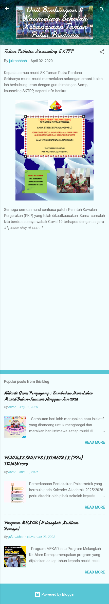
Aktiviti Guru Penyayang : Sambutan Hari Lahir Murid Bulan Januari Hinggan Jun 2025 (48, 396)
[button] (102, 53)
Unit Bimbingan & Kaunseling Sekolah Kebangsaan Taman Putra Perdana (54, 22)
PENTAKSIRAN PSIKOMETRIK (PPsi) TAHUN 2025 (43, 461)
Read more (95, 442)
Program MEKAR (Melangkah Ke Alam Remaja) (41, 526)
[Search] (102, 10)
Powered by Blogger (58, 594)
